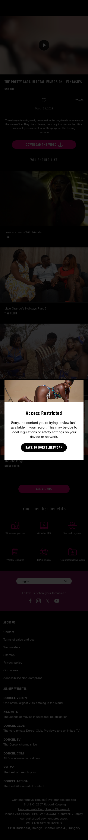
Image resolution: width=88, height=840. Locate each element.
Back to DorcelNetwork (43, 447)
